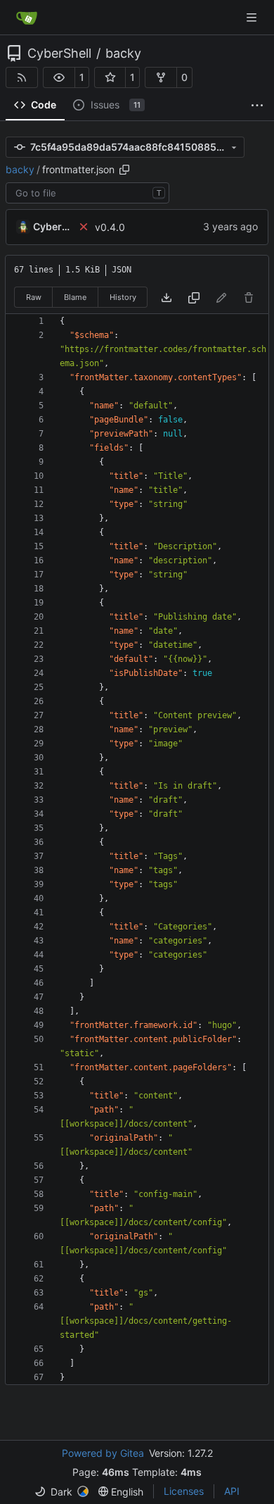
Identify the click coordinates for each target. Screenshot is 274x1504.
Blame (75, 297)
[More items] (257, 105)
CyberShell (59, 53)
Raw (33, 297)
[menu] (61, 1492)
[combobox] (87, 192)
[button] (59, 77)
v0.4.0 (110, 227)
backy (123, 53)
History (123, 297)
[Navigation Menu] (253, 17)
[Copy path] (124, 170)
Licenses (184, 1491)
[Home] (26, 17)
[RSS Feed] (22, 77)
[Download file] (166, 297)
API (232, 1491)
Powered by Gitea (103, 1453)
